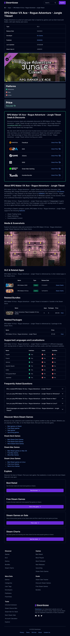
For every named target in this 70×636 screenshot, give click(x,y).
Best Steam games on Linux (17, 462)
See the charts (34, 539)
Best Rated (39, 554)
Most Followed (40, 561)
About (40, 632)
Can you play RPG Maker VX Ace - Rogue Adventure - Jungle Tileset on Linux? (31, 403)
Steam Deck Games (42, 571)
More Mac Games (13, 455)
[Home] (5, 7)
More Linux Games (14, 466)
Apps (9, 7)
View (62, 313)
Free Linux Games (13, 464)
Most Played (40, 558)
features (22, 210)
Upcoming (39, 568)
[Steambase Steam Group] (38, 615)
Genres (7, 579)
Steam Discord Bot (11, 608)
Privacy (22, 632)
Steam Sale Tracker (42, 579)
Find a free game (34, 506)
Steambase (38, 609)
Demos (7, 561)
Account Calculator (11, 618)
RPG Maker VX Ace (23, 290)
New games (11, 430)
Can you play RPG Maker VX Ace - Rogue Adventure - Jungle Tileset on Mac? (31, 398)
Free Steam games (13, 428)
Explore (62, 2)
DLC (6, 558)
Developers (8, 590)
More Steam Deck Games (16, 443)
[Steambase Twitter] (41, 615)
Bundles (7, 564)
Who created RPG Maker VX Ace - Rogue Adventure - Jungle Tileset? (28, 389)
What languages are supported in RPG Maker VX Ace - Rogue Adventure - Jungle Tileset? (32, 409)
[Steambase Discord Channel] (36, 615)
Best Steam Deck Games (15, 439)
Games (7, 554)
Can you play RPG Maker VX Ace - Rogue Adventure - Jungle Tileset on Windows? (33, 394)
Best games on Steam (15, 426)
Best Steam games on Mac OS (17, 451)
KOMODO (40, 40)
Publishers (8, 593)
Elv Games (40, 35)
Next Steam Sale (10, 615)
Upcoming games (13, 432)
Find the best (34, 490)
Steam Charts (60, 285)
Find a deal (34, 523)
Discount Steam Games (43, 583)
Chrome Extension (11, 605)
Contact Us (47, 632)
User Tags (8, 586)
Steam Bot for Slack (11, 612)
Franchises (8, 596)
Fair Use (34, 632)
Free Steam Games (42, 586)
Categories (8, 583)
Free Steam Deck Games (15, 441)
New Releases (40, 564)
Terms (28, 632)
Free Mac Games (13, 453)
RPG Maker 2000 (22, 285)
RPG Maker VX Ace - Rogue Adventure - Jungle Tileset (28, 7)
